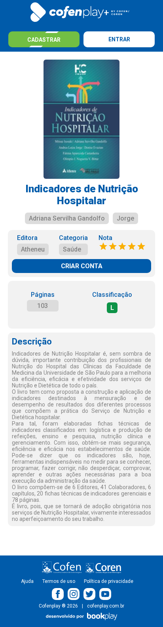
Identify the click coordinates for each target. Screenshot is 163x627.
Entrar (119, 39)
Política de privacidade (108, 581)
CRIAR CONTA (81, 266)
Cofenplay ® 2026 (58, 606)
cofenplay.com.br (105, 606)
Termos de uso (58, 581)
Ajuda (27, 581)
